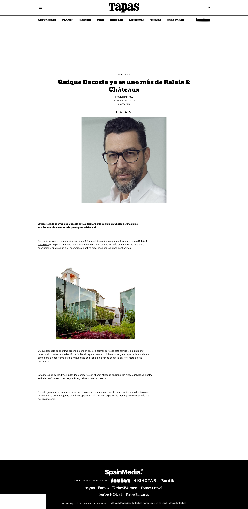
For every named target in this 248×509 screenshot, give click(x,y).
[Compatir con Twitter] (121, 112)
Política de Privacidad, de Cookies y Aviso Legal (132, 503)
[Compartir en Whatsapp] (130, 112)
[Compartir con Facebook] (117, 112)
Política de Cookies (177, 503)
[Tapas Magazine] (90, 488)
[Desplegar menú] (40, 8)
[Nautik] (167, 480)
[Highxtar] (145, 480)
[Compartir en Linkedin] (125, 112)
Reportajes (124, 75)
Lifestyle (136, 20)
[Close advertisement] (43, 497)
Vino (100, 20)
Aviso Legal (161, 503)
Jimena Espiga (126, 97)
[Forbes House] (111, 494)
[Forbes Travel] (125, 488)
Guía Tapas (175, 20)
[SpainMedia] (124, 473)
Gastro (85, 20)
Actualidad (47, 20)
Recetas (116, 20)
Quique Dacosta (46, 350)
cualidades (138, 374)
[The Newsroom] (90, 480)
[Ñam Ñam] (121, 480)
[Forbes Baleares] (137, 494)
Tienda (155, 20)
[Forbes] (103, 488)
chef (54, 357)
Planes (67, 20)
